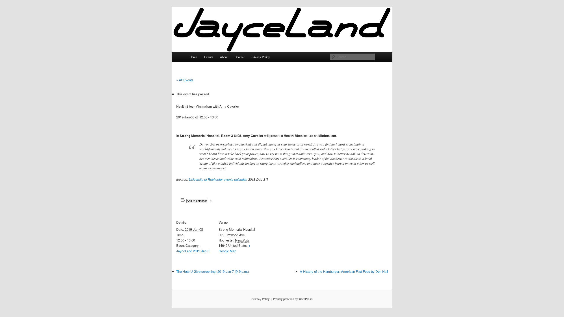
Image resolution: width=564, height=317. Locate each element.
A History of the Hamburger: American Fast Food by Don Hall (344, 271)
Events (208, 57)
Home (193, 57)
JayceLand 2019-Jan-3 (192, 251)
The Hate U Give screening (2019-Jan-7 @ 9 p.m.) (212, 271)
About (224, 57)
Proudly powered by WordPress (293, 299)
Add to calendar (197, 201)
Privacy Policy (260, 57)
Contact (240, 57)
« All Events (184, 79)
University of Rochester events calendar (217, 179)
